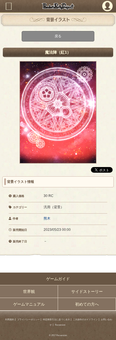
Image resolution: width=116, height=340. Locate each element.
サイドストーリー (87, 291)
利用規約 (9, 319)
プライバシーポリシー (28, 319)
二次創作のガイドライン (85, 319)
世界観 (29, 291)
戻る (58, 36)
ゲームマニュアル (29, 304)
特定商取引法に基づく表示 (56, 319)
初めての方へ (87, 304)
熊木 (47, 218)
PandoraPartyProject (58, 6)
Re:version (60, 325)
